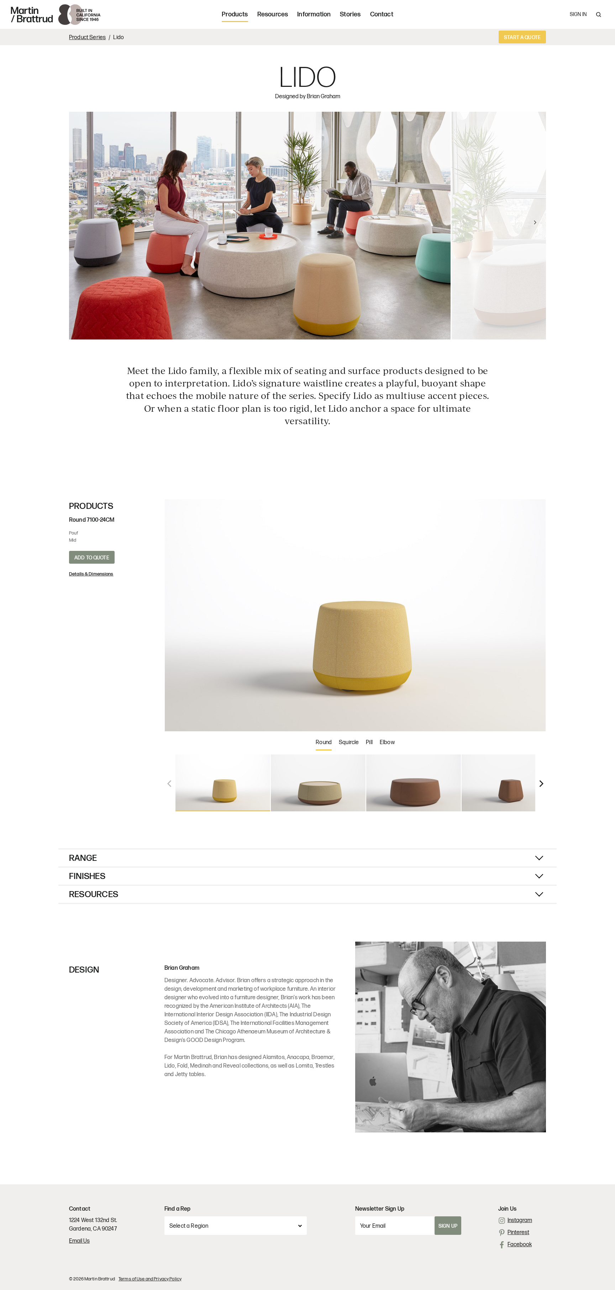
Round (324, 742)
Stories (350, 14)
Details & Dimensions (91, 574)
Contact (381, 14)
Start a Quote (522, 38)
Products (235, 14)
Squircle (349, 742)
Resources (272, 14)
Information (314, 14)
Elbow (387, 742)
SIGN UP (447, 1226)
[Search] (598, 14)
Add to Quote (91, 558)
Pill (369, 742)
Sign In (578, 14)
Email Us (79, 1241)
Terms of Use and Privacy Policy (150, 1279)
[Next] (522, 225)
